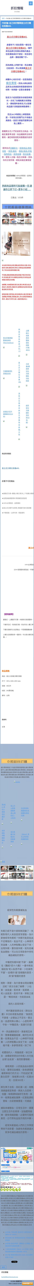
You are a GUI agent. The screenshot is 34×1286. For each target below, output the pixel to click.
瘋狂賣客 (11, 83)
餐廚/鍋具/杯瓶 (25, 151)
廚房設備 (17, 154)
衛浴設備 (27, 154)
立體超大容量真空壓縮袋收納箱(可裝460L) (28, 340)
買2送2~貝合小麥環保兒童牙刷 (4, 812)
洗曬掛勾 (14, 148)
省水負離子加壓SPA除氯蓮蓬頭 (13, 836)
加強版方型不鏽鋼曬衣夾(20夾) (8, 414)
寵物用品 (8, 154)
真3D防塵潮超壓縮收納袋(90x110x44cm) (8, 340)
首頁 (3, 18)
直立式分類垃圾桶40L (19, 372)
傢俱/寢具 (12, 151)
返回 (3, 1267)
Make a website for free (15, 1283)
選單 (31, 3)
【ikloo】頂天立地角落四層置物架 (25, 836)
